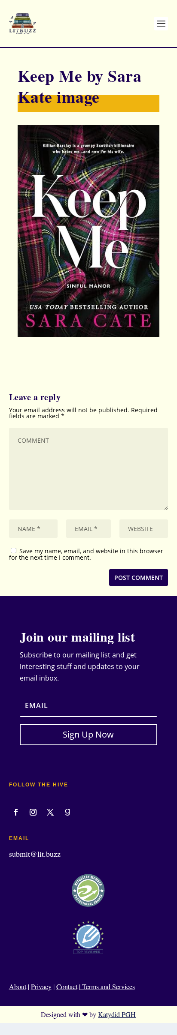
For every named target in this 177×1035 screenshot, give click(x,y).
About (17, 986)
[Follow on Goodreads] (67, 812)
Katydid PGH (117, 1014)
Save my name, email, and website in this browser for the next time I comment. (86, 554)
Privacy (41, 986)
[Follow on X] (50, 812)
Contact (66, 986)
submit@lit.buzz (35, 854)
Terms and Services (107, 986)
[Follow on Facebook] (16, 812)
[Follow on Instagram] (33, 812)
